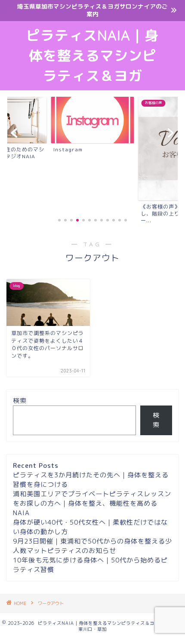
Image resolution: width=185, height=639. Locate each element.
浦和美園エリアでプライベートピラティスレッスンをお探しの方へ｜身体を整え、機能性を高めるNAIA (92, 503)
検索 (20, 400)
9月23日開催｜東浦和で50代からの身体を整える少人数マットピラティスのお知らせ (92, 546)
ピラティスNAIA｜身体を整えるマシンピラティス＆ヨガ (92, 55)
